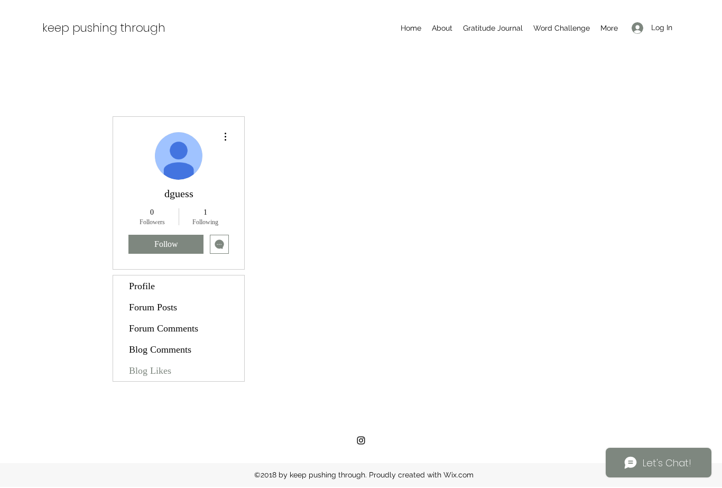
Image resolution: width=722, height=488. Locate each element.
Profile (142, 286)
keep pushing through (103, 28)
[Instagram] (361, 440)
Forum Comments (163, 328)
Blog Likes (150, 370)
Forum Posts (153, 307)
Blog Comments (160, 349)
